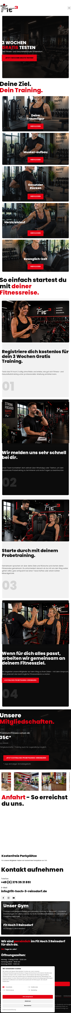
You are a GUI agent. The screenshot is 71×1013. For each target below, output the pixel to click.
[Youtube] (13, 898)
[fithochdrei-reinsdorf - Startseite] (9, 8)
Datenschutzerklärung (9, 1010)
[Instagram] (8, 898)
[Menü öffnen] (69, 8)
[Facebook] (3, 898)
